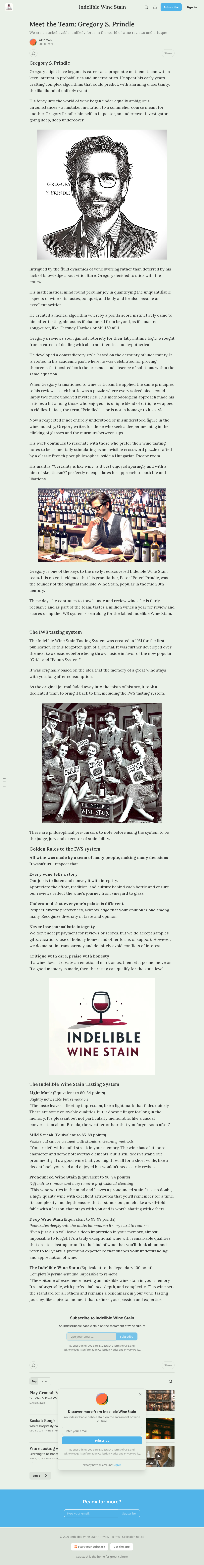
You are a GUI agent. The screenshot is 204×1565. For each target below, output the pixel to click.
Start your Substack (91, 1547)
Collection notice (133, 1537)
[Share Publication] (155, 7)
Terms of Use (121, 1449)
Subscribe (171, 7)
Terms (116, 1537)
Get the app (122, 1547)
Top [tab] (34, 1381)
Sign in (191, 7)
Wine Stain (45, 40)
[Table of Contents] (4, 782)
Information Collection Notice (100, 1453)
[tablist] (40, 1381)
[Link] (24, 63)
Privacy (104, 1537)
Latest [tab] (44, 1381)
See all (37, 1476)
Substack (82, 1556)
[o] (159, 1456)
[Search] (146, 7)
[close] (140, 1394)
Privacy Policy (132, 1453)
